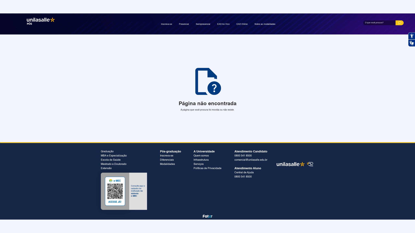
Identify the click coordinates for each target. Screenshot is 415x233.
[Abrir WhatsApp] (407, 225)
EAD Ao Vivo (223, 24)
